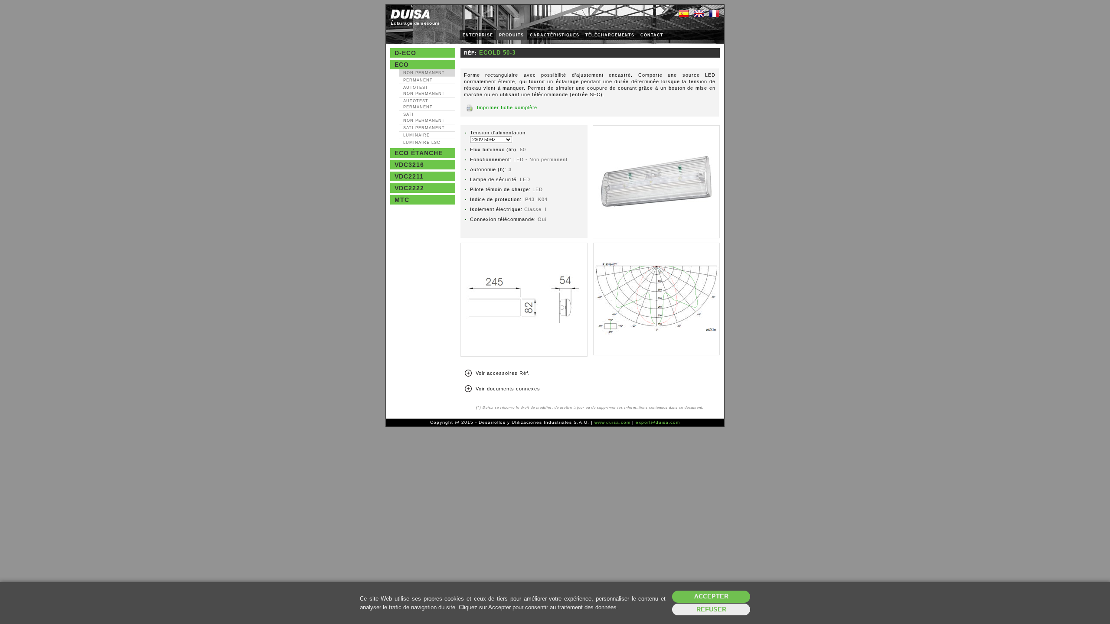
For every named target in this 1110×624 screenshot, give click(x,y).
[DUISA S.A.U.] (410, 14)
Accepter (711, 596)
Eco (402, 64)
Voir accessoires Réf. (503, 373)
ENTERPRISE (478, 35)
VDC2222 (409, 188)
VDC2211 (409, 176)
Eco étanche (419, 153)
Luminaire (416, 135)
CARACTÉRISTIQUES (554, 35)
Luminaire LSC (422, 142)
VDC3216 (409, 164)
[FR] (714, 14)
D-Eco (405, 52)
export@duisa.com (658, 422)
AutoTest (424, 90)
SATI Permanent (424, 128)
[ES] (684, 14)
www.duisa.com (612, 422)
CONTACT (651, 35)
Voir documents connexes (508, 388)
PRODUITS (511, 35)
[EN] (699, 14)
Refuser (711, 609)
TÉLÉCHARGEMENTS (609, 35)
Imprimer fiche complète (507, 107)
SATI (424, 117)
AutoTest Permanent (418, 104)
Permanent (418, 80)
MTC (402, 199)
